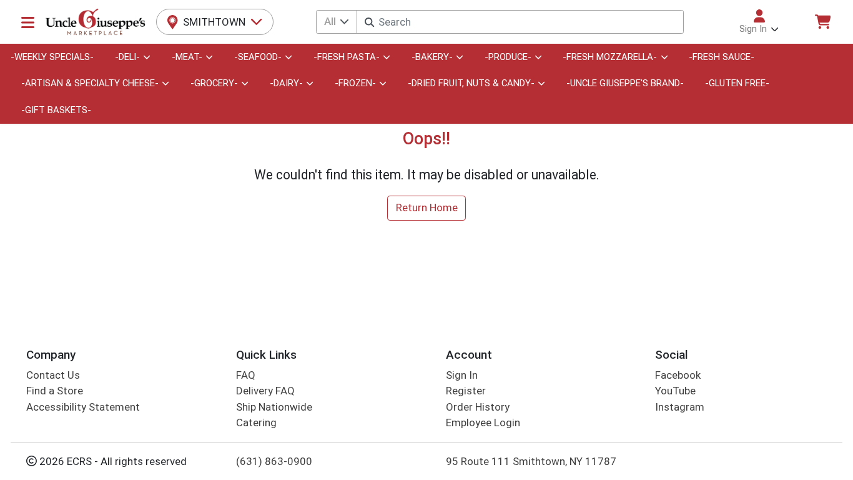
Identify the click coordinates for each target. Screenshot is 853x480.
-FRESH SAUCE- (721, 56)
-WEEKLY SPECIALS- (52, 56)
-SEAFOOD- (258, 56)
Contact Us (53, 375)
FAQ (245, 375)
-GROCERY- (214, 83)
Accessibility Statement (83, 407)
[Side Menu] (27, 22)
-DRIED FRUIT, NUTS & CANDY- (471, 83)
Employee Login (483, 422)
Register (466, 390)
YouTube (675, 390)
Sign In (462, 375)
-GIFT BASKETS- (56, 110)
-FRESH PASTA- (346, 56)
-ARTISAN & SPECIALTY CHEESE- (90, 83)
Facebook (678, 375)
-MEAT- (187, 56)
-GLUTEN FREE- (737, 83)
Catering (256, 422)
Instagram (679, 407)
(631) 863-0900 (274, 461)
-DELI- (127, 56)
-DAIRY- (286, 83)
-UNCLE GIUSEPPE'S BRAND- (625, 83)
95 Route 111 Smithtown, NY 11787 (531, 461)
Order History (478, 407)
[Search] (369, 22)
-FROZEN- (355, 83)
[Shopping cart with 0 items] (822, 21)
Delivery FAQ (265, 390)
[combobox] (520, 22)
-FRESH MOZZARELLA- (610, 56)
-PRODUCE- (508, 56)
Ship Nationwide (274, 407)
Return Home (427, 207)
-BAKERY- (432, 56)
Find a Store (54, 390)
